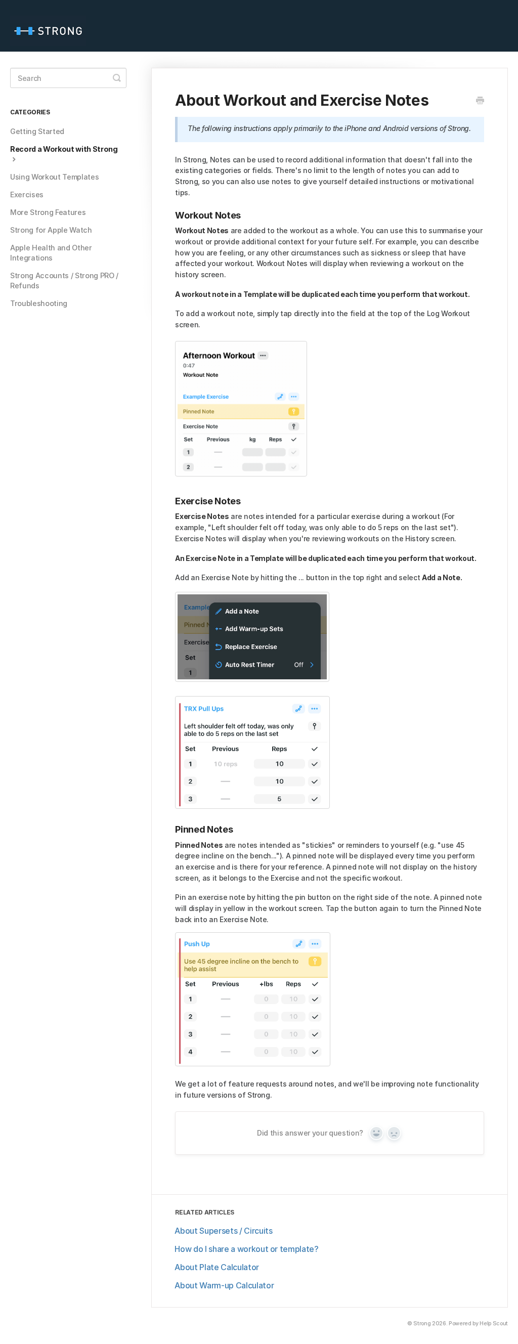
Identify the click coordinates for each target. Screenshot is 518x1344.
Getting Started (37, 131)
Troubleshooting (38, 303)
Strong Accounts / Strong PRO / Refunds (64, 280)
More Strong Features (47, 212)
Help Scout (494, 1323)
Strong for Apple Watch (51, 230)
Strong (421, 1323)
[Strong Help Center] (53, 26)
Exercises (27, 194)
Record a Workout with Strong (64, 149)
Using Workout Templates (54, 176)
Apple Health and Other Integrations (51, 252)
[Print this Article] (480, 101)
